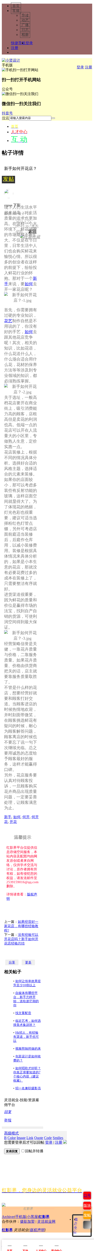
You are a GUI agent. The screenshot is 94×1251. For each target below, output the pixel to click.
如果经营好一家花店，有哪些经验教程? (21, 926)
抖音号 (7, 113)
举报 (7, 1120)
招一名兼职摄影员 (28, 1088)
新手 (7, 817)
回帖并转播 (34, 1151)
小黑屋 (32, 1217)
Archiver (8, 1217)
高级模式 (11, 1133)
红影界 (44, 1217)
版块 (87, 1205)
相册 (25, 34)
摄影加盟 (27, 1221)
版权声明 (37, 1230)
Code (48, 1138)
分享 (12, 962)
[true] (53, 118)
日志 (25, 30)
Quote (38, 1138)
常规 (16, 11)
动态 (25, 20)
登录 (29, 43)
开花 (13, 822)
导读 (25, 15)
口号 (87, 1195)
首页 (16, 6)
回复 (7, 1112)
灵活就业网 (46, 1221)
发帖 (87, 1215)
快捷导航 (18, 43)
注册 (14, 48)
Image (21, 1138)
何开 (26, 817)
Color (12, 1138)
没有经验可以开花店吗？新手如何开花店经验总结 (21, 939)
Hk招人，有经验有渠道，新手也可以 (26, 1037)
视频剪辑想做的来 (28, 1048)
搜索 (5, 118)
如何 (29, 284)
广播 (25, 25)
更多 (28, 962)
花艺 (8, 321)
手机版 (20, 1217)
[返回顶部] (87, 1225)
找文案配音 (23, 1013)
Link (29, 1138)
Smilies (58, 1138)
